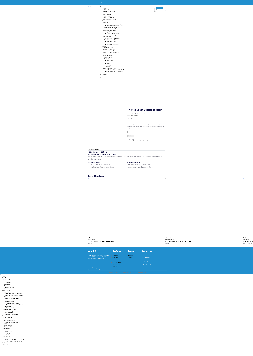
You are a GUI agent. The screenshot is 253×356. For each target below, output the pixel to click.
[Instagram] (98, 268)
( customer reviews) (132, 115)
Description (91, 149)
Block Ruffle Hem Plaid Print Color (178, 241)
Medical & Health (169, 239)
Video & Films (246, 239)
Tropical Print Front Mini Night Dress (101, 241)
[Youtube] (162, 2)
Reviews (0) (96, 149)
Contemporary (150, 140)
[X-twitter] (152, 2)
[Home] (90, 6)
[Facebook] (147, 2)
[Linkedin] (157, 2)
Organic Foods (136, 140)
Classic (145, 140)
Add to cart (130, 135)
